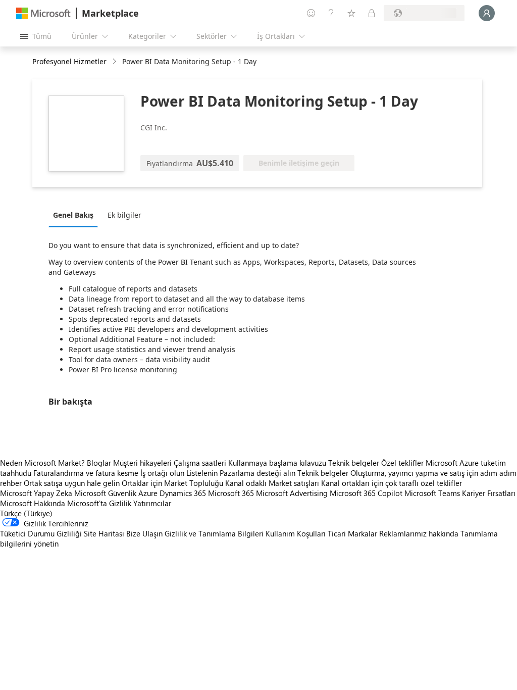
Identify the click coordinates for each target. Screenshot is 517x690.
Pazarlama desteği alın (257, 473)
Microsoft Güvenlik (105, 493)
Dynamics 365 (183, 493)
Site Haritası (104, 533)
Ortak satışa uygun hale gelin (72, 483)
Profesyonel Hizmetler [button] (69, 61)
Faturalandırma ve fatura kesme (85, 473)
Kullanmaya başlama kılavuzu (277, 463)
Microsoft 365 (231, 493)
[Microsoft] (43, 13)
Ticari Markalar (352, 533)
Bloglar (99, 463)
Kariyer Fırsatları (488, 493)
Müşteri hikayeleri (142, 463)
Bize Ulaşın (144, 533)
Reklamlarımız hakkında (418, 533)
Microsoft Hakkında (32, 503)
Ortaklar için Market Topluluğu (172, 483)
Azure (148, 493)
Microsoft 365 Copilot (366, 493)
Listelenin (202, 473)
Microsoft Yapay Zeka (36, 493)
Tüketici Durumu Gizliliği (41, 533)
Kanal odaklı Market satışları (272, 483)
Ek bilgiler (124, 215)
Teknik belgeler (353, 463)
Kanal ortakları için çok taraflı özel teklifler (391, 483)
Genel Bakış (73, 215)
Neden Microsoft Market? (42, 463)
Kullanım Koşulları (296, 533)
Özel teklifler (402, 463)
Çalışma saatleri (200, 463)
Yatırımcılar (152, 503)
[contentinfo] (115, 62)
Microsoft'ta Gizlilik (99, 503)
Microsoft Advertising (292, 493)
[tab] (75, 215)
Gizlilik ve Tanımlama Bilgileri (214, 533)
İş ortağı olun (162, 473)
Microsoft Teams (432, 493)
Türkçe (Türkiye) (26, 513)
